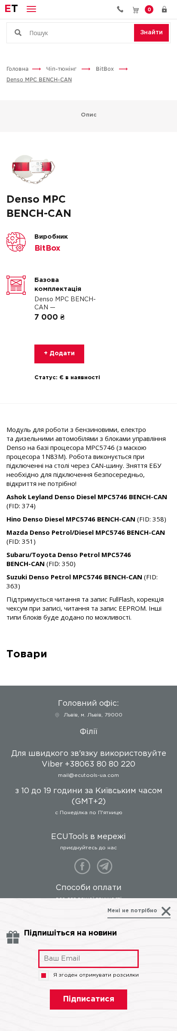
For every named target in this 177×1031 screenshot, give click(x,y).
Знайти (151, 32)
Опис (89, 115)
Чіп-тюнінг (62, 68)
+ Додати (59, 353)
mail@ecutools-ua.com (88, 775)
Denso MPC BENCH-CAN (39, 79)
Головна (17, 68)
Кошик (149, 9)
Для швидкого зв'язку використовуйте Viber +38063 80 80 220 (123, 9)
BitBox (106, 68)
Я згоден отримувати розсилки (96, 975)
